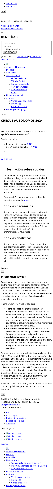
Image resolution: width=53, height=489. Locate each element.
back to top (6, 159)
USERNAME (22, 56)
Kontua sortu (7, 59)
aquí (26, 200)
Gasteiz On (11, 3)
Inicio (8, 412)
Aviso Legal (11, 415)
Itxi (3, 394)
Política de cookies (15, 420)
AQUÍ (29, 144)
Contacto (10, 6)
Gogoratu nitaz (13, 49)
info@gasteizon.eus (10, 404)
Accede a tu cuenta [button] (10, 25)
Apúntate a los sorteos (12, 28)
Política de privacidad (16, 418)
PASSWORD (35, 56)
